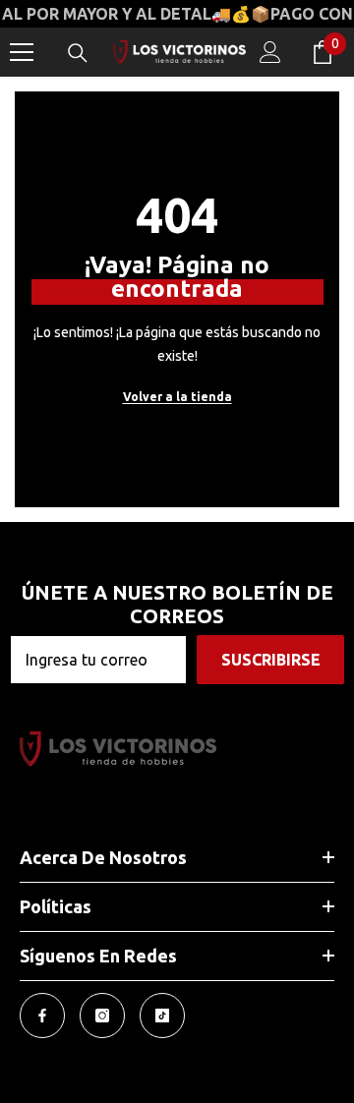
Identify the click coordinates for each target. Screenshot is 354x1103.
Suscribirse (271, 659)
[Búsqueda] (77, 53)
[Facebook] (42, 1015)
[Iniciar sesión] (270, 52)
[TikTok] (162, 1015)
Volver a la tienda (177, 396)
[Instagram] (102, 1015)
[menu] (21, 52)
